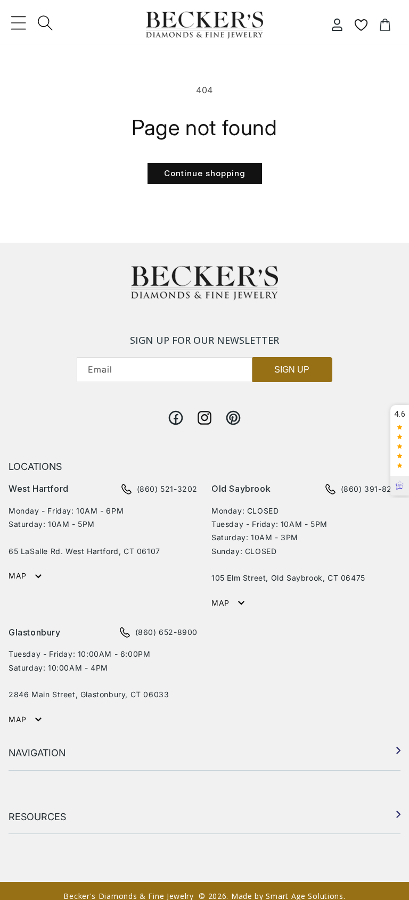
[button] (19, 23)
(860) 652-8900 (166, 632)
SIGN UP (291, 369)
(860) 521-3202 (167, 488)
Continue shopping (205, 173)
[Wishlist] (361, 25)
